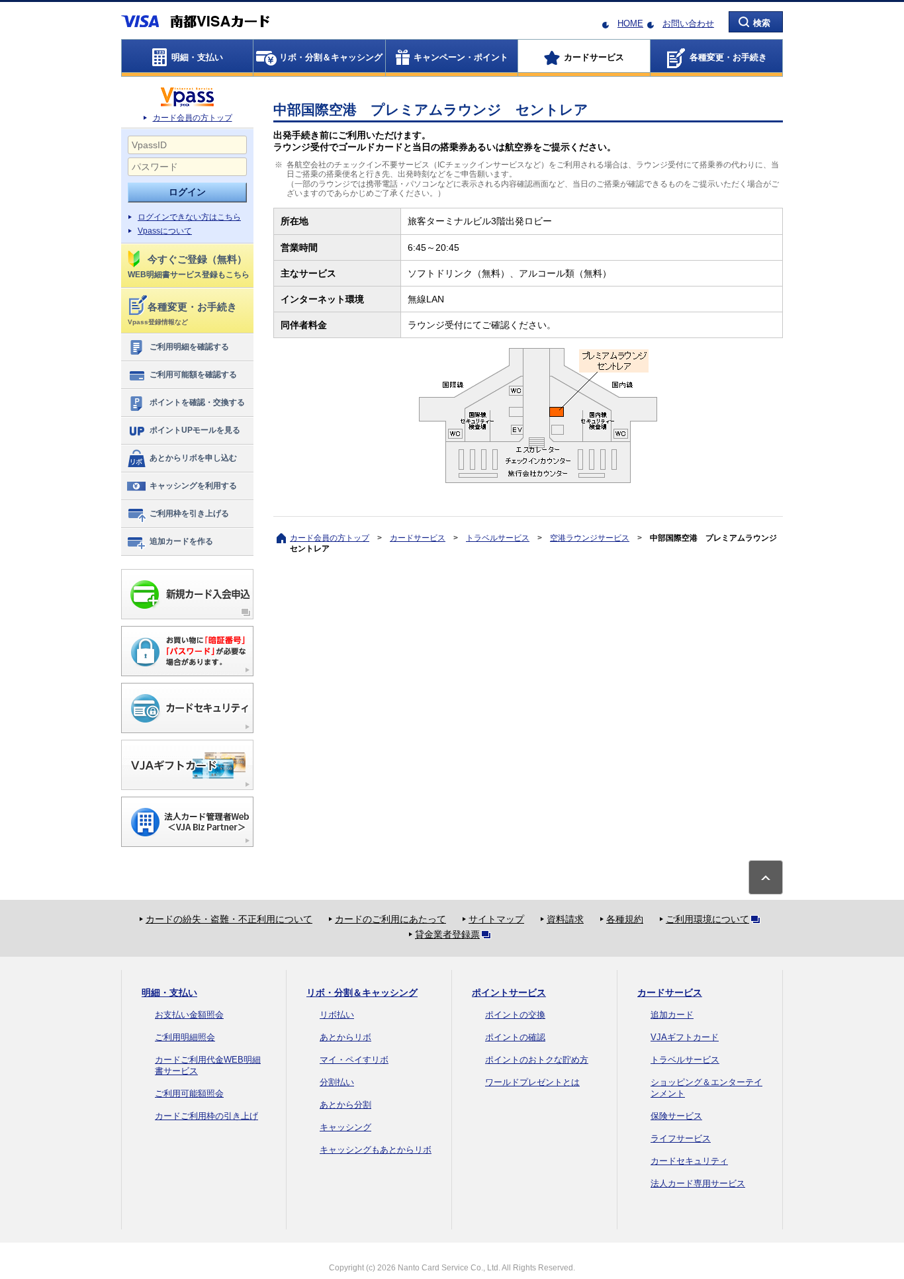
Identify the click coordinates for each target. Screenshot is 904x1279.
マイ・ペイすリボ (354, 1060)
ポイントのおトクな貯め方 (536, 1060)
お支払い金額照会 (189, 1015)
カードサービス (417, 538)
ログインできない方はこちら (189, 217)
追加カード (672, 1015)
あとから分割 (345, 1105)
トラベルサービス (497, 538)
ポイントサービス (509, 992)
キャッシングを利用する (193, 485)
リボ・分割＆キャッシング (362, 992)
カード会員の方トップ (192, 117)
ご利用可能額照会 (189, 1093)
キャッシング (345, 1127)
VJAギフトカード (685, 1037)
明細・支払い (169, 992)
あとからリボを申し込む (193, 458)
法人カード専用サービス (698, 1183)
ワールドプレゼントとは (532, 1082)
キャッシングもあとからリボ (375, 1150)
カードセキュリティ (689, 1161)
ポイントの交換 (515, 1015)
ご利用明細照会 (185, 1037)
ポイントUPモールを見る (195, 430)
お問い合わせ (688, 23)
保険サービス (676, 1116)
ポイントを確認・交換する (197, 402)
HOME (630, 23)
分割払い (337, 1082)
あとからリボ (345, 1037)
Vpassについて (165, 231)
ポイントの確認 (515, 1037)
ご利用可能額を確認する (193, 374)
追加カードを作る (181, 541)
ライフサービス (681, 1138)
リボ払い (337, 1015)
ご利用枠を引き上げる (189, 513)
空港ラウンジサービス (589, 538)
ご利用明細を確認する (189, 346)
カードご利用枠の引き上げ (206, 1116)
